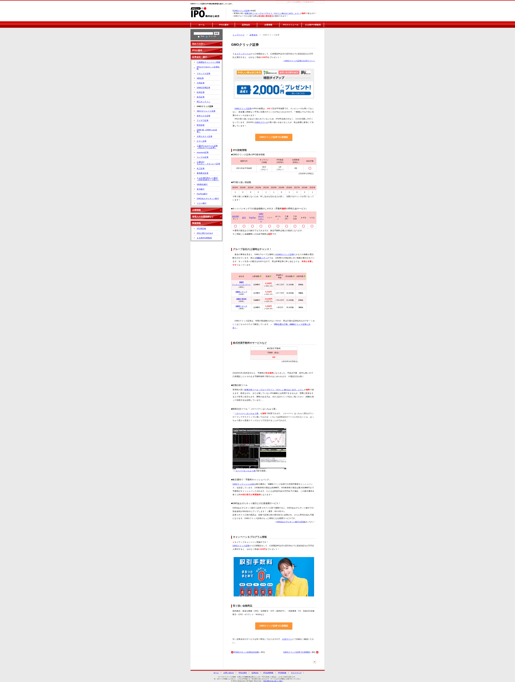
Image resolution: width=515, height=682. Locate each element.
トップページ (238, 35)
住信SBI (235, 216)
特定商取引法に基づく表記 (272, 681)
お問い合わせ (228, 673)
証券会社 (246, 25)
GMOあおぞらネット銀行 (208, 198)
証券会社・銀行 (199, 57)
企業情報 (268, 25)
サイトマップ (296, 673)
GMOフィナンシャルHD (243, 484)
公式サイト (287, 639)
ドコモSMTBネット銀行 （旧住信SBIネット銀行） (208, 179)
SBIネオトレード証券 (206, 111)
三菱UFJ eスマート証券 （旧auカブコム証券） (207, 147)
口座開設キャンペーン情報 (208, 62)
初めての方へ (198, 44)
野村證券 (201, 125)
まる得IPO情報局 (313, 25)
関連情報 (196, 223)
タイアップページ (242, 54)
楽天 (244, 218)
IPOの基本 (224, 25)
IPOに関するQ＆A (205, 233)
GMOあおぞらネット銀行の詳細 (290, 522)
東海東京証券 (202, 173)
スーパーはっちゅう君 (245, 471)
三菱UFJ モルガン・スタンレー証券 (208, 163)
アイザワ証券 (202, 120)
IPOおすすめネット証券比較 (208, 68)
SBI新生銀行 (202, 184)
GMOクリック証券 (241, 11)
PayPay (252, 218)
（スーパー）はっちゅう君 (246, 413)
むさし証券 (202, 141)
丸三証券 (201, 168)
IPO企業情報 (268, 673)
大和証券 (201, 83)
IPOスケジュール (291, 25)
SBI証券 (200, 78)
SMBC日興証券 (203, 87)
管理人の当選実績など (203, 216)
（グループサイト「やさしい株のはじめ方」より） (272, 13)
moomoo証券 (203, 152)
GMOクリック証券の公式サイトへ (299, 61)
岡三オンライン (203, 102)
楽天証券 (201, 97)
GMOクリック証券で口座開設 (274, 137)
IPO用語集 (201, 228)
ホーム (202, 25)
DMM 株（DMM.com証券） (207, 131)
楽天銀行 (201, 189)
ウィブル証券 (202, 157)
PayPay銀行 (202, 194)
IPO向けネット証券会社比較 (246, 652)
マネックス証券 (203, 73)
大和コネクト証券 (204, 136)
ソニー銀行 (202, 203)
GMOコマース (261, 122)
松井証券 (201, 92)
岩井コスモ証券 (203, 116)
